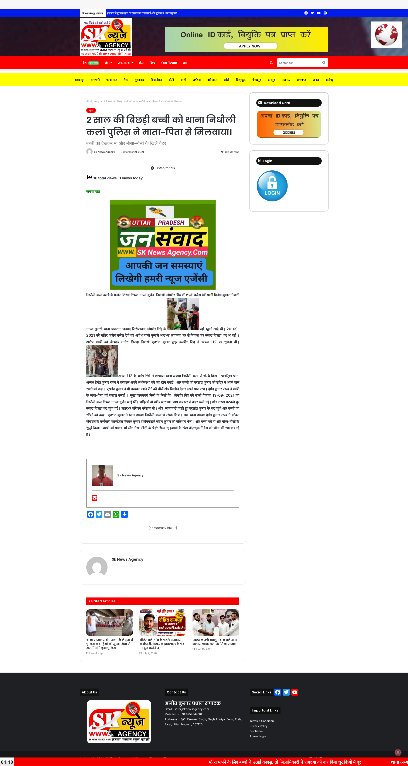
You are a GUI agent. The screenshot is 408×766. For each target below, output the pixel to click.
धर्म (185, 63)
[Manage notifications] (398, 752)
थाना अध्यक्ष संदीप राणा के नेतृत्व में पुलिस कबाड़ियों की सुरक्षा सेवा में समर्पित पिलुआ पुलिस (109, 644)
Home (93, 101)
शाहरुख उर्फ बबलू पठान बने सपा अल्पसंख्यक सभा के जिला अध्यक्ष (215, 642)
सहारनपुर (79, 79)
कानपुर (271, 79)
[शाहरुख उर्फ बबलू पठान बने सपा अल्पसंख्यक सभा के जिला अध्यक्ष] (216, 622)
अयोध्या (197, 79)
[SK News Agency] (106, 37)
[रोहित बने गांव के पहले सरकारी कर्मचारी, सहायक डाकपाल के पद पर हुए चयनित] (162, 622)
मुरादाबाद (139, 79)
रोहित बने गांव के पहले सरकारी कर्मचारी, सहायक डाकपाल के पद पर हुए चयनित (161, 644)
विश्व (152, 63)
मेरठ (126, 79)
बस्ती (183, 79)
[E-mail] (94, 499)
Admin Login (258, 736)
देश (90, 63)
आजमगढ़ (301, 79)
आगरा (316, 79)
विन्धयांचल (156, 79)
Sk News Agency (104, 151)
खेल (141, 63)
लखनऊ (286, 79)
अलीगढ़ (329, 79)
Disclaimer (256, 731)
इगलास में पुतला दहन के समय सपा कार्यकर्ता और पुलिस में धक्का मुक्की (143, 13)
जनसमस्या (124, 63)
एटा (101, 101)
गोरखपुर (256, 79)
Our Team (169, 63)
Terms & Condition (262, 721)
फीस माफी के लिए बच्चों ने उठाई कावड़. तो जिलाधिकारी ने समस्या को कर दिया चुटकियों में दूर (244, 762)
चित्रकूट (240, 79)
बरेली (171, 79)
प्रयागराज (111, 79)
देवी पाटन (212, 79)
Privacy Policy (259, 726)
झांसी (226, 79)
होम (107, 63)
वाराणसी (95, 79)
